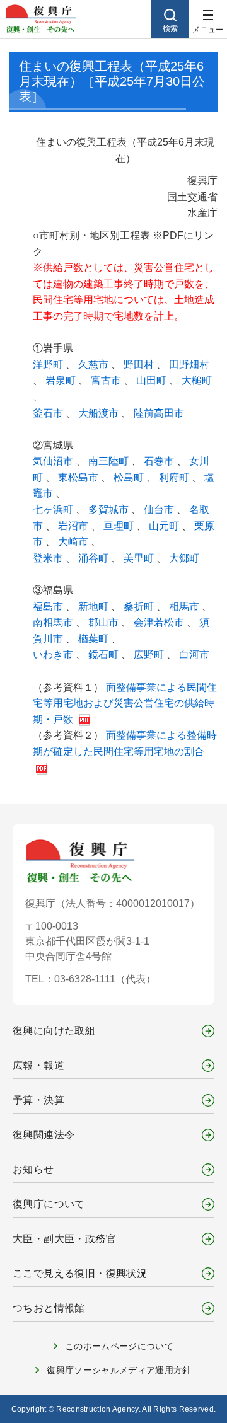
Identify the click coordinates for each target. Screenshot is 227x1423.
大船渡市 (99, 413)
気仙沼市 (54, 461)
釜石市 (49, 413)
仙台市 (160, 509)
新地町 (94, 606)
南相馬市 (54, 622)
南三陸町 (109, 461)
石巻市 (160, 461)
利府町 (175, 477)
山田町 (152, 380)
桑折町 (140, 606)
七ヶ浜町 (54, 509)
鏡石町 (104, 654)
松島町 (130, 477)
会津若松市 (160, 622)
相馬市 (185, 606)
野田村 (140, 364)
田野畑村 (189, 364)
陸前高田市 (159, 413)
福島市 (49, 606)
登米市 (49, 558)
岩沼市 (74, 526)
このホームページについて (119, 1346)
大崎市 (74, 541)
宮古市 (107, 380)
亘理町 (119, 526)
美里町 (140, 558)
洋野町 (49, 364)
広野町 (150, 654)
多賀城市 (109, 509)
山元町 (165, 526)
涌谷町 (94, 558)
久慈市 (94, 364)
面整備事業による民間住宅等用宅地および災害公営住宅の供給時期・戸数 (125, 703)
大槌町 (197, 380)
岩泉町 (61, 380)
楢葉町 (94, 638)
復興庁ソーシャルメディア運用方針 (119, 1370)
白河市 (194, 654)
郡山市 (104, 622)
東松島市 (79, 477)
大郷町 (184, 558)
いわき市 (54, 654)
